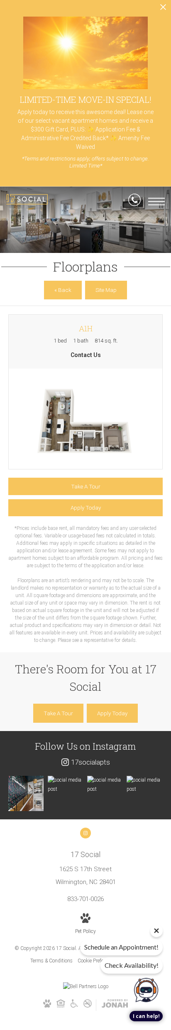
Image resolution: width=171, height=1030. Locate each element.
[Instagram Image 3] (104, 785)
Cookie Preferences (97, 961)
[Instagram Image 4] (144, 785)
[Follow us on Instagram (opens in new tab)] (85, 833)
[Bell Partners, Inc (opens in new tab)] (85, 986)
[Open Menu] (156, 201)
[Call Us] (134, 201)
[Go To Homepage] (27, 201)
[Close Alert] (163, 9)
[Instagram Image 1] (26, 793)
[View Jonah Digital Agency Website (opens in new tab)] (115, 1005)
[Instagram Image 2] (65, 785)
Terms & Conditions (51, 961)
